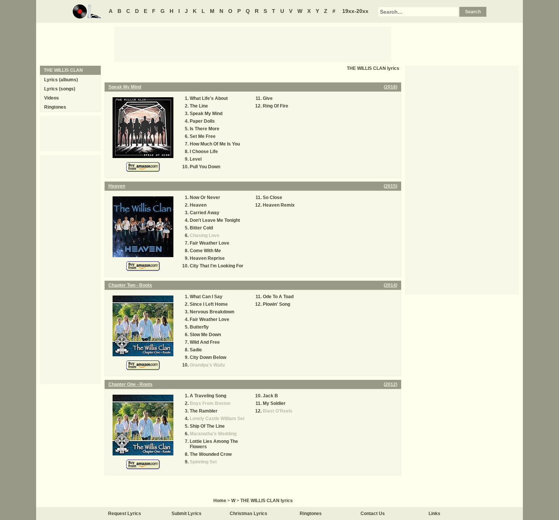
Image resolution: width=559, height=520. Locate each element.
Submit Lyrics (187, 513)
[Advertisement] (252, 44)
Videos (51, 98)
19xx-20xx (355, 11)
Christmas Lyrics (248, 513)
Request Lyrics (124, 513)
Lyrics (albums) (61, 79)
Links (434, 513)
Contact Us (372, 513)
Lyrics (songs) (59, 89)
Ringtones (55, 107)
